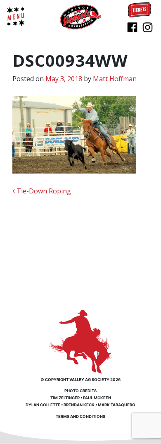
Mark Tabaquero (116, 405)
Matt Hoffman (115, 78)
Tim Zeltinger (65, 398)
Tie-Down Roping (43, 190)
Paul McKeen (97, 398)
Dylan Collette (43, 405)
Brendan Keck (79, 405)
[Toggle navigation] (15, 16)
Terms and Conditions (80, 416)
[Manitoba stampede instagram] (147, 26)
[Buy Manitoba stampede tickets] (139, 9)
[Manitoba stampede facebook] (132, 26)
